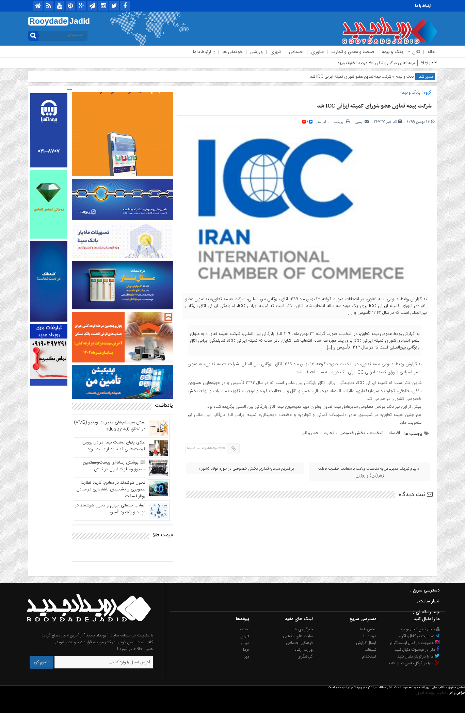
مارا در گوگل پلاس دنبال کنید (411, 663)
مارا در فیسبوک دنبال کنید (415, 649)
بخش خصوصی (352, 433)
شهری (276, 52)
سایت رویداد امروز (431, 692)
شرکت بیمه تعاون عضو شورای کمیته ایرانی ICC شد (374, 106)
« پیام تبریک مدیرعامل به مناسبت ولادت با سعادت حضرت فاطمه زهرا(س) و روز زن (368, 472)
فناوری (317, 52)
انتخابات (376, 433)
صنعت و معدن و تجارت (352, 52)
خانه (431, 52)
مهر (246, 656)
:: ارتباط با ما (424, 5)
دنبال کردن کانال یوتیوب (417, 629)
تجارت (329, 433)
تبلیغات (370, 649)
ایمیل (359, 121)
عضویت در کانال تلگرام (416, 636)
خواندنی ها (233, 52)
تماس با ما (368, 629)
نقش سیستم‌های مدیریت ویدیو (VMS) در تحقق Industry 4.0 (109, 426)
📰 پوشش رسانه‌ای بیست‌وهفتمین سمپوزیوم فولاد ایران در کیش (114, 466)
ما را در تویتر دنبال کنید (415, 656)
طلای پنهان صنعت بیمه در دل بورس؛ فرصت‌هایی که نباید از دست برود (113, 446)
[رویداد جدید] (86, 628)
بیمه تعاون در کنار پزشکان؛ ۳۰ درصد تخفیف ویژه (376, 63)
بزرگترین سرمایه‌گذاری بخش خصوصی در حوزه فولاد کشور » (246, 468)
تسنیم (244, 629)
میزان (245, 642)
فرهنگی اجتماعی (299, 642)
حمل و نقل (310, 433)
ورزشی (256, 52)
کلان (416, 52)
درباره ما (369, 636)
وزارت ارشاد (303, 649)
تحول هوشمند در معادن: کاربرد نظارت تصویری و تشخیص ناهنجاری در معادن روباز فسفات (110, 489)
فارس (244, 636)
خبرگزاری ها (303, 629)
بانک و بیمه (392, 52)
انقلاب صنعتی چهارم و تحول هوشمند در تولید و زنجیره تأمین (110, 509)
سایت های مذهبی (298, 636)
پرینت (340, 121)
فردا (246, 649)
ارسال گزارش (366, 642)
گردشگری (305, 656)
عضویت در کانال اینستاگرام (412, 642)
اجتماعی (296, 52)
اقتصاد (394, 433)
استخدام (369, 656)
